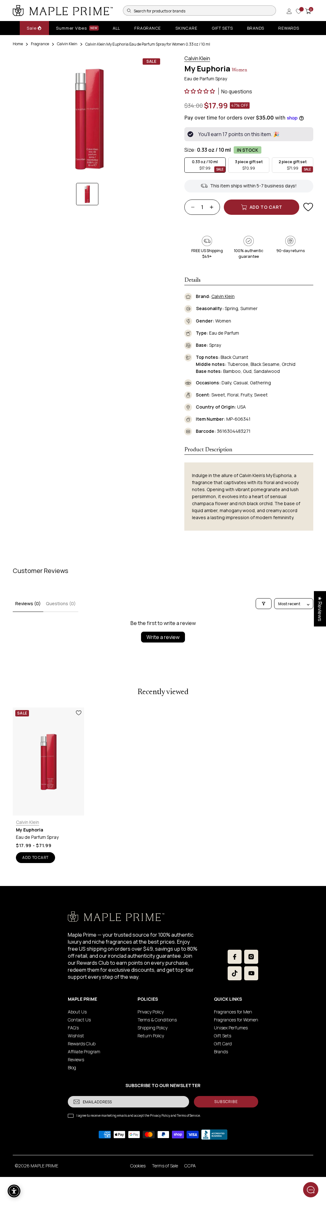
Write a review (163, 637)
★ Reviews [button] (319, 608)
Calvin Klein (67, 44)
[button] (200, 91)
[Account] (289, 11)
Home (18, 44)
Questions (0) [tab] (61, 603)
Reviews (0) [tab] (28, 603)
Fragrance (40, 44)
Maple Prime (44, 1166)
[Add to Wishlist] (308, 207)
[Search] (129, 10)
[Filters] (264, 603)
